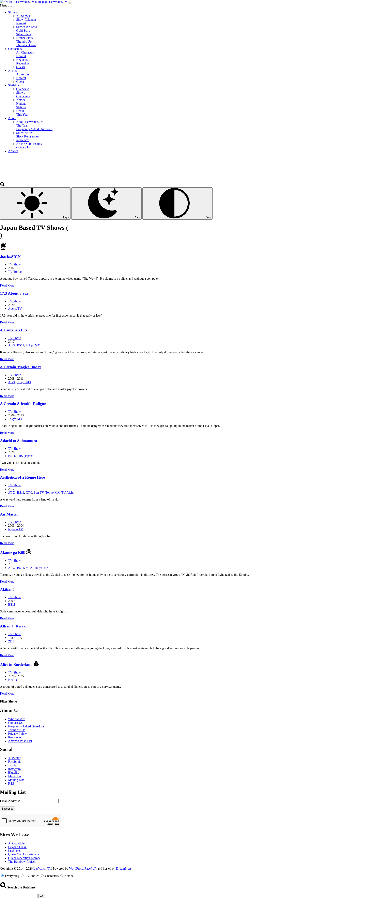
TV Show (14, 264)
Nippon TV (15, 529)
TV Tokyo (15, 271)
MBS (29, 567)
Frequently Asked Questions (26, 726)
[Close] (10, 6)
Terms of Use (16, 730)
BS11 (20, 345)
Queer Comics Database (23, 854)
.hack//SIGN (10, 257)
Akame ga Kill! (12, 552)
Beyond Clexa (17, 847)
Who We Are (16, 719)
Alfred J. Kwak (13, 626)
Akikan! (7, 589)
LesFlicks (14, 850)
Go (41, 895)
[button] (3, 185)
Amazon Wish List (20, 741)
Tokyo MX (33, 345)
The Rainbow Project (21, 861)
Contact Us (15, 722)
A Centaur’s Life (13, 330)
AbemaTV (15, 308)
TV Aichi (67, 492)
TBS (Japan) (25, 456)
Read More (7, 285)
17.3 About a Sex (14, 293)
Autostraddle (16, 843)
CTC (29, 492)
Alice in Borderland (16, 664)
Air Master (9, 514)
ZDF (11, 641)
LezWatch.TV (42, 868)
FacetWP (90, 868)
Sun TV (39, 492)
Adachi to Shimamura (18, 440)
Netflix (12, 679)
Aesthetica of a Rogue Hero (22, 477)
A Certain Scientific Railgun (23, 404)
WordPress (76, 868)
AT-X (11, 345)
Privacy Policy (17, 733)
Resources (14, 737)
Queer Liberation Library (24, 858)
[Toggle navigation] (69, 2)
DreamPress (123, 868)
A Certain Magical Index (20, 367)
